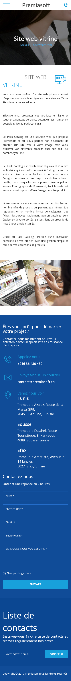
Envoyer (35, 584)
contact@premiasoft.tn (36, 382)
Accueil (24, 45)
